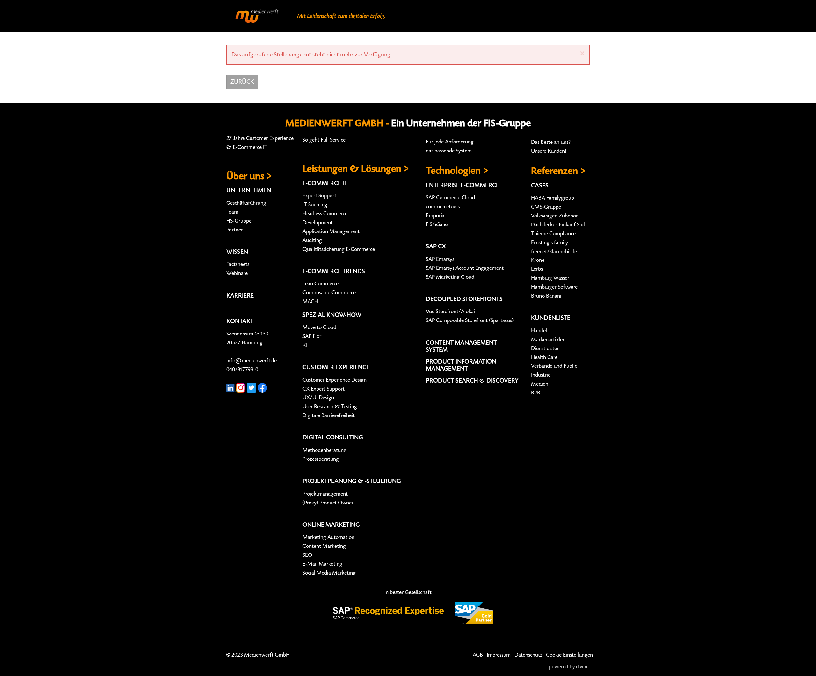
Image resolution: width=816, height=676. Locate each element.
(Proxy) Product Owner (327, 503)
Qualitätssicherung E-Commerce (338, 249)
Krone (537, 260)
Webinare (237, 273)
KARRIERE (240, 295)
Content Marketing (324, 546)
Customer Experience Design (334, 380)
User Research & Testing (329, 406)
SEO (307, 555)
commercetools (443, 206)
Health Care (544, 357)
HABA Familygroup (552, 198)
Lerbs (537, 269)
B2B (535, 393)
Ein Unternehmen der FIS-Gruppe (461, 123)
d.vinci (583, 667)
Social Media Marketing (329, 573)
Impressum (499, 655)
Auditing (312, 240)
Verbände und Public (554, 366)
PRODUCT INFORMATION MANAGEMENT (461, 365)
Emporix (435, 215)
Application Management (331, 231)
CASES (540, 185)
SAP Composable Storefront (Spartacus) (470, 320)
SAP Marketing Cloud (450, 277)
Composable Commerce (329, 293)
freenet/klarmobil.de (554, 251)
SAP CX (436, 246)
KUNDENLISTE (550, 317)
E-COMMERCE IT (324, 183)
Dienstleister (545, 348)
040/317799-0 (242, 369)
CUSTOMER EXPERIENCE (335, 367)
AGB (478, 655)
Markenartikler (548, 339)
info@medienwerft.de (251, 360)
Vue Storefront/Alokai (450, 311)
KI (304, 345)
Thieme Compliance (553, 234)
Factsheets (237, 264)
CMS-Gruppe (546, 207)
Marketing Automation (328, 537)
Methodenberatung (324, 450)
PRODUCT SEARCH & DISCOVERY (472, 380)
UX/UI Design (318, 397)
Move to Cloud (319, 327)
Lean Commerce (320, 284)
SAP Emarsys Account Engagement (465, 268)
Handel (539, 330)
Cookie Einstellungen (569, 655)
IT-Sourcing (314, 205)
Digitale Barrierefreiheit (328, 415)
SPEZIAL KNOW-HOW (331, 315)
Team (232, 212)
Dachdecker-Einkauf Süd (558, 225)
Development (317, 222)
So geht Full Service (324, 140)
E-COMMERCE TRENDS (333, 271)
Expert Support (319, 196)
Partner (234, 230)
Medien (539, 384)
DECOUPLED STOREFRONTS (464, 299)
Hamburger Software (554, 287)
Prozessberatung (320, 459)
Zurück (242, 81)
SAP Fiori (312, 336)
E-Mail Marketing (322, 564)
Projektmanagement (325, 494)
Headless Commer (322, 213)
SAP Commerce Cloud (450, 198)
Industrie (540, 375)
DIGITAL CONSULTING (332, 437)
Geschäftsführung (246, 203)
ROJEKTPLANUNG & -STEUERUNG (353, 481)
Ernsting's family (549, 242)
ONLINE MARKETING (331, 524)
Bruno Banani (546, 296)
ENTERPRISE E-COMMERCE (462, 185)
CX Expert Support (323, 389)
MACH (310, 301)
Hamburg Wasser (550, 278)
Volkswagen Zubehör (554, 216)
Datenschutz (528, 655)
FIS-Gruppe (238, 221)
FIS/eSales (437, 224)
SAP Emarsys (440, 259)
